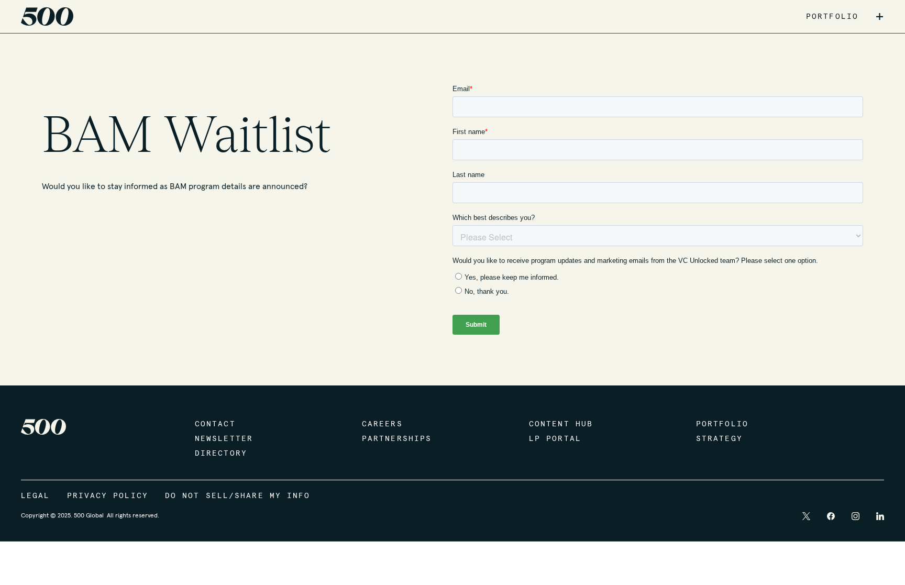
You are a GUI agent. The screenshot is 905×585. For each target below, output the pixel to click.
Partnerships (397, 439)
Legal (35, 496)
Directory (221, 453)
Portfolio (722, 424)
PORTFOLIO (832, 16)
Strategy (719, 439)
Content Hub (561, 424)
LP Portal (555, 439)
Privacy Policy (107, 496)
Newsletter (224, 439)
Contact (215, 424)
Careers (382, 424)
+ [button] (879, 17)
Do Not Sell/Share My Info (238, 496)
